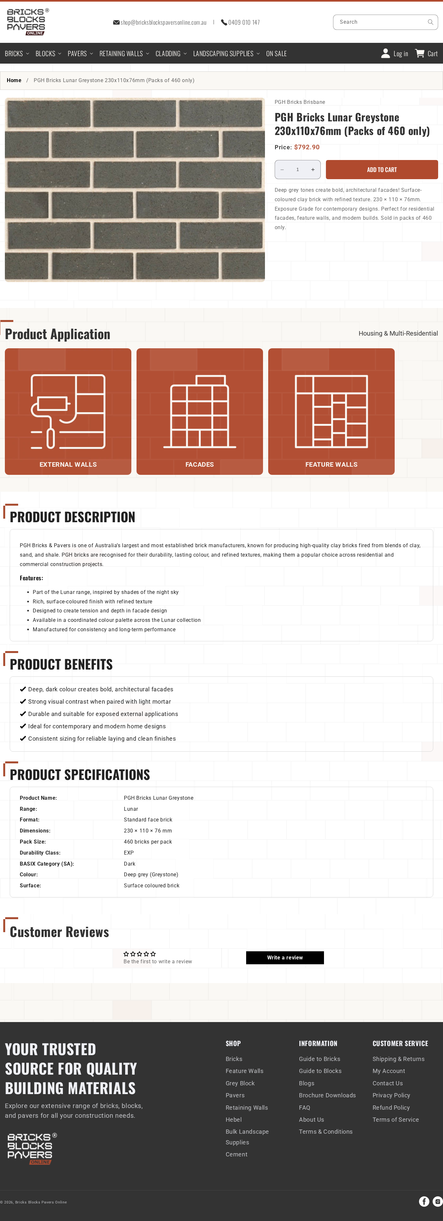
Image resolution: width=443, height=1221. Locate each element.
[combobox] (385, 22)
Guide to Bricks (319, 1058)
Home (14, 80)
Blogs (306, 1083)
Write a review (285, 958)
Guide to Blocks (320, 1070)
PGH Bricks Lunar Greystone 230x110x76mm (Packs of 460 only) (114, 80)
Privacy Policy (392, 1095)
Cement (237, 1154)
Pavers (235, 1095)
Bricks (234, 1058)
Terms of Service (396, 1119)
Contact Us (388, 1083)
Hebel (234, 1119)
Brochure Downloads (327, 1095)
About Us (311, 1119)
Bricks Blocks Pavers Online (41, 1202)
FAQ (304, 1107)
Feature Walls (245, 1070)
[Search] (431, 22)
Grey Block (240, 1083)
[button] (16, 53)
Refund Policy (391, 1107)
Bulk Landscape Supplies (247, 1136)
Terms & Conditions (326, 1131)
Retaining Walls (247, 1107)
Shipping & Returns (399, 1058)
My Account (389, 1070)
